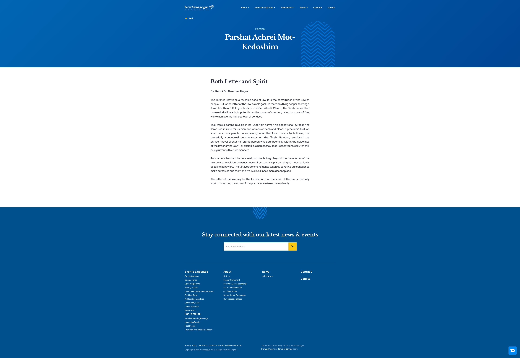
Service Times (191, 280)
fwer (292, 246)
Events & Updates (263, 7)
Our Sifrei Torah (230, 291)
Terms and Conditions (207, 345)
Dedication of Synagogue (234, 295)
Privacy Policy (191, 345)
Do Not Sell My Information (229, 345)
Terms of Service (285, 349)
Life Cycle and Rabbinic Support (198, 329)
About (243, 7)
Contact (317, 7)
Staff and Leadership (232, 287)
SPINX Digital (230, 349)
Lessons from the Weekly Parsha (199, 291)
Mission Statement (231, 280)
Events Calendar (192, 276)
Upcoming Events (192, 283)
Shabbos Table (191, 295)
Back (191, 18)
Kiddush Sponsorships (194, 299)
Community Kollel (192, 302)
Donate (331, 7)
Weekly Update (191, 287)
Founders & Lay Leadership (234, 283)
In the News (267, 276)
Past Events (190, 310)
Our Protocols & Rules (232, 299)
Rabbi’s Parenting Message (196, 318)
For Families (287, 7)
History (226, 276)
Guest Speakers (192, 306)
